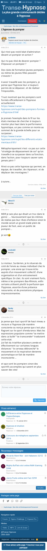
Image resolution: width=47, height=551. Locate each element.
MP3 (15, 2)
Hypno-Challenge (17, 519)
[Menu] (3, 21)
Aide (32, 539)
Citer (44, 188)
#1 (45, 47)
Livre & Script (27, 2)
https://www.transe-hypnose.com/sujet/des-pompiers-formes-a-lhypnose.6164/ (23, 109)
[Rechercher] (39, 21)
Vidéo (6, 2)
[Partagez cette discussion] (41, 47)
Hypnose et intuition (15, 426)
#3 (45, 259)
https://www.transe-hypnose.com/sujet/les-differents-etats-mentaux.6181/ (21, 139)
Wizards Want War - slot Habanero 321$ (24, 456)
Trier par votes (29, 195)
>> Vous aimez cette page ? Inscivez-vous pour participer (23, 546)
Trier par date (17, 195)
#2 (45, 210)
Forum (5, 519)
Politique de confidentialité (20, 539)
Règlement (5, 539)
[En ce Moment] (44, 21)
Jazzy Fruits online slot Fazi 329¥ (21, 478)
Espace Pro (32, 519)
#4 (45, 317)
